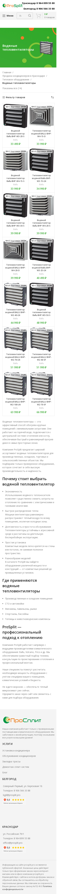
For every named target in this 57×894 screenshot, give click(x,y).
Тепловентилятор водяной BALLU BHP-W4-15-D (41, 133)
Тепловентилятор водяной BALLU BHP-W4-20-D (15, 267)
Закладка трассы (11, 761)
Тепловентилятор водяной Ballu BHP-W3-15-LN (41, 178)
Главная (6, 72)
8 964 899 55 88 (22, 838)
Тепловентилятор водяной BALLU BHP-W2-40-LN (15, 312)
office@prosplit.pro (12, 842)
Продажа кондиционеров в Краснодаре (23, 75)
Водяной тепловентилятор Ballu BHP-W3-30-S (15, 223)
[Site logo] (12, 5)
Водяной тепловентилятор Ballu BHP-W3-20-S (15, 133)
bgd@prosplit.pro (11, 794)
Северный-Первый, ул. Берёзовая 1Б (22, 786)
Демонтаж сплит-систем (15, 766)
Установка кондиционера (16, 750)
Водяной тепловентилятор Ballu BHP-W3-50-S (41, 312)
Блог (4, 772)
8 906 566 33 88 (22, 790)
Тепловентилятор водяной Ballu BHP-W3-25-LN (41, 267)
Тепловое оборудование (15, 79)
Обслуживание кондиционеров (19, 755)
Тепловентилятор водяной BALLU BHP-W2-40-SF (41, 357)
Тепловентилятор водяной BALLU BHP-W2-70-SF (41, 402)
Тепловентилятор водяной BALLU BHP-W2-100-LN (15, 402)
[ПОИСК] (29, 15)
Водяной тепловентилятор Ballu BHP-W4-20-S (41, 223)
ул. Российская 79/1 (13, 833)
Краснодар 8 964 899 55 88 (38, 3)
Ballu (15, 139)
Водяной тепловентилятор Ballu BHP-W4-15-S (15, 178)
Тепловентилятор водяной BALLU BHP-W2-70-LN (15, 357)
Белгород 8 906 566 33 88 (39, 8)
